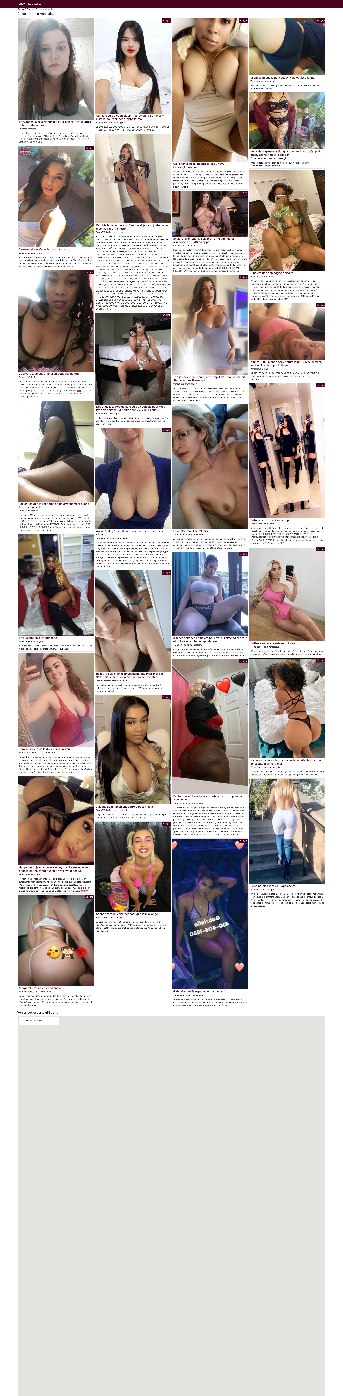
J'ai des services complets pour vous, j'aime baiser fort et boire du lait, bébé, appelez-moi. (210, 639)
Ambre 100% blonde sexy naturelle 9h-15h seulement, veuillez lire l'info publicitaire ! (286, 363)
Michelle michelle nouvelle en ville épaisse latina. (282, 77)
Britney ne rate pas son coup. (270, 520)
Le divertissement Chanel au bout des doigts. (49, 373)
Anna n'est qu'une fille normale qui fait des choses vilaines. (129, 532)
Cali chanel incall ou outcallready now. (198, 163)
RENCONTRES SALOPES (29, 4)
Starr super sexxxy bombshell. (39, 637)
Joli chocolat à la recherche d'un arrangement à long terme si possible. (54, 505)
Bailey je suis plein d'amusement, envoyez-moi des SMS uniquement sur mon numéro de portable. (130, 675)
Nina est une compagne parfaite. (272, 273)
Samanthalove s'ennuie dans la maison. (45, 249)
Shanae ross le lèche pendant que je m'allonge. (127, 914)
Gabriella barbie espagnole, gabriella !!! (199, 991)
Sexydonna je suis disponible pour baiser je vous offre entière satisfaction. (55, 123)
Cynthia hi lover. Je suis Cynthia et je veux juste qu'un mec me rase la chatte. (132, 227)
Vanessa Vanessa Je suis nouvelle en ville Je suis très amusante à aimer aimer (286, 762)
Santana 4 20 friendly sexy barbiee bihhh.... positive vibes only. (208, 797)
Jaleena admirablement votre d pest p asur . (125, 806)
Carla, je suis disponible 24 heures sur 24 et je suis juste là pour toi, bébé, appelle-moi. (130, 117)
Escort (21, 9)
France (30, 9)
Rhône (39, 9)
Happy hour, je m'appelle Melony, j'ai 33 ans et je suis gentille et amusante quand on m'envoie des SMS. (54, 869)
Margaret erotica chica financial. (40, 988)
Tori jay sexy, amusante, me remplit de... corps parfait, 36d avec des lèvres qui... (209, 378)
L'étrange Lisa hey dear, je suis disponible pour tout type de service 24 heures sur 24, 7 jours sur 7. (130, 408)
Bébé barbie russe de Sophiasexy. (273, 886)
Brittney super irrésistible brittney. (273, 643)
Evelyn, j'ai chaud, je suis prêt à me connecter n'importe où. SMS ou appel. (203, 240)
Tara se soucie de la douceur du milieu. (45, 749)
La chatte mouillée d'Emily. (191, 531)
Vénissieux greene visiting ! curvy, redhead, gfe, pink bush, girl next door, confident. (285, 153)
